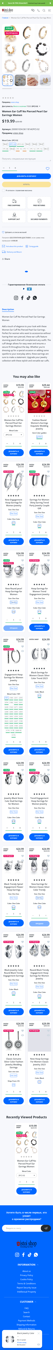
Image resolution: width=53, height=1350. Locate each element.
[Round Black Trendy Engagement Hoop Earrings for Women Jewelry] (39, 951)
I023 (6, 721)
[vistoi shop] (7, 10)
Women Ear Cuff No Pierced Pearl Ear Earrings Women (13, 423)
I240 (6, 707)
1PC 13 (39, 149)
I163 (11, 707)
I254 (6, 702)
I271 (16, 707)
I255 (20, 697)
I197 (6, 725)
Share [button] (7, 259)
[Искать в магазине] (44, 10)
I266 (11, 711)
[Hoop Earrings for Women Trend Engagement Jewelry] (39, 569)
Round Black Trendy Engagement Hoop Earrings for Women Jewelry (39, 974)
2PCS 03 (20, 144)
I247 (16, 721)
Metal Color (13, 430)
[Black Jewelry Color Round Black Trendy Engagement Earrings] (13, 951)
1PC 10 (19, 149)
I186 (11, 702)
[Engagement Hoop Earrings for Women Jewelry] (13, 655)
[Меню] (49, 10)
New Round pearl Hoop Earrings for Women (13, 591)
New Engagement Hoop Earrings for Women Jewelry (13, 502)
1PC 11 (25, 149)
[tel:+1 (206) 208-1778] (38, 10)
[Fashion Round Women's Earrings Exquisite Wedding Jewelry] (39, 401)
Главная (5, 18)
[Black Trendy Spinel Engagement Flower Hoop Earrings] (13, 865)
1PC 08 (5, 149)
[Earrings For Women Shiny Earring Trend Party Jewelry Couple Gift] (39, 481)
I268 (6, 711)
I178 (12, 730)
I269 (20, 707)
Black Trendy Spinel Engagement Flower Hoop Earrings (13, 887)
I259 (16, 716)
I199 (20, 721)
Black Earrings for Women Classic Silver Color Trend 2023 (39, 675)
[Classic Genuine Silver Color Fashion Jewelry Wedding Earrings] (13, 1040)
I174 (7, 730)
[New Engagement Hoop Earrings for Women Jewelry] (13, 481)
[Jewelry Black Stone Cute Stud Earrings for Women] (13, 779)
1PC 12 (32, 149)
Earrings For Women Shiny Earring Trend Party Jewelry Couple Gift (39, 504)
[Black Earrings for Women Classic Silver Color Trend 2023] (39, 653)
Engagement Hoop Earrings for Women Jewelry (13, 677)
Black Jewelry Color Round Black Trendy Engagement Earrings (13, 973)
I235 (11, 721)
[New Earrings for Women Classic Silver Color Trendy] (39, 865)
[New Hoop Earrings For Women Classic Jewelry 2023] (39, 1040)
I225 (20, 716)
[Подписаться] (46, 1228)
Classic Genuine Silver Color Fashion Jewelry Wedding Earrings (13, 1063)
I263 (6, 716)
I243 (20, 725)
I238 (11, 725)
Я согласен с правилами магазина (19, 190)
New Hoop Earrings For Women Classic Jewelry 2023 (39, 1061)
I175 (13, 735)
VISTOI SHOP (5, 386)
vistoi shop (15, 102)
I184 (16, 725)
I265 (16, 711)
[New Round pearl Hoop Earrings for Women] (13, 569)
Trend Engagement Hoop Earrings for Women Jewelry (39, 801)
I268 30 (18, 730)
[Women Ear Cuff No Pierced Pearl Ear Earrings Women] (13, 401)
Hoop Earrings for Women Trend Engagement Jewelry (39, 591)
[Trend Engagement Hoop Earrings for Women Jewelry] (39, 779)
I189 (11, 697)
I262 (11, 716)
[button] (2, 3)
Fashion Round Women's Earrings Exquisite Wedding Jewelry (39, 424)
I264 (20, 711)
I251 (16, 697)
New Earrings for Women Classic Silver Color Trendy (39, 887)
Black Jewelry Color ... (25, 1334)
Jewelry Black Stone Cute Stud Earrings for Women (13, 801)
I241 (20, 702)
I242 (16, 702)
